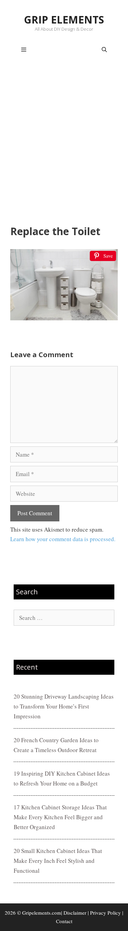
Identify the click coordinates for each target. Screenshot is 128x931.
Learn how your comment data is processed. (62, 539)
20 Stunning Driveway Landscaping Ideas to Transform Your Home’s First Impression (64, 706)
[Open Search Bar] (104, 50)
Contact (64, 921)
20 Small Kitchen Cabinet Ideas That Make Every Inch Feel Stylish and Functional (58, 860)
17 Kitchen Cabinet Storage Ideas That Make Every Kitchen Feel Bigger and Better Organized (60, 817)
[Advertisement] (64, 144)
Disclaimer (74, 912)
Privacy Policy (105, 912)
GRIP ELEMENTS (64, 20)
